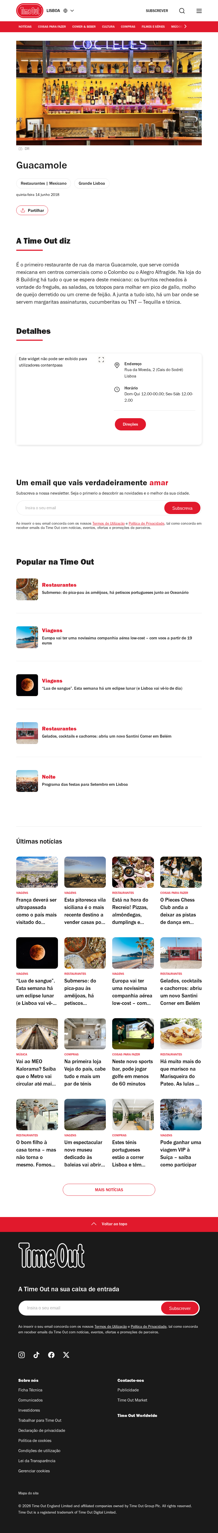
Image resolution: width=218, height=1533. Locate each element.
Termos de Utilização (109, 524)
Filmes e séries (153, 27)
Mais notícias (109, 1190)
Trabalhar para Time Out (39, 1421)
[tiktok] (36, 1355)
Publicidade (128, 1390)
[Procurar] (182, 10)
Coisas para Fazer (52, 27)
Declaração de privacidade (41, 1431)
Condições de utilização (39, 1451)
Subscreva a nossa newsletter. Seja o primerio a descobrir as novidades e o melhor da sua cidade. (103, 494)
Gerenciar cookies (34, 1471)
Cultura (108, 27)
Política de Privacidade (146, 524)
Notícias (25, 27)
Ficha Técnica (30, 1390)
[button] (101, 360)
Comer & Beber (84, 27)
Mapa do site (28, 1494)
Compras (128, 27)
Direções (130, 425)
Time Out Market (132, 1401)
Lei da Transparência (36, 1461)
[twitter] (66, 1355)
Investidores (29, 1411)
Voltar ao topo (114, 1224)
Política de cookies (34, 1441)
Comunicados (30, 1401)
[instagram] (21, 1355)
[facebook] (51, 1355)
